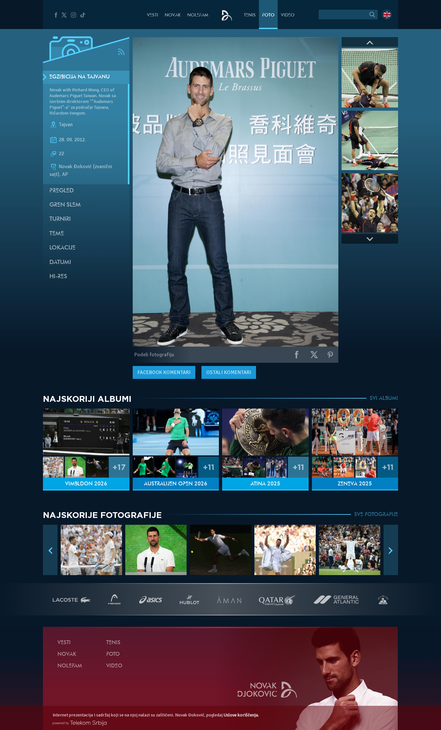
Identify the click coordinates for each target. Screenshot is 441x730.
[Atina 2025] (265, 432)
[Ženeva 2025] (355, 432)
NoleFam (197, 15)
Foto (268, 15)
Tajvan (66, 124)
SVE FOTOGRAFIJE (376, 514)
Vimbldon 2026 (86, 484)
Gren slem (65, 205)
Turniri (60, 219)
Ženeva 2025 (355, 484)
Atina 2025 (265, 484)
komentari (164, 372)
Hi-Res (58, 277)
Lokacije (62, 248)
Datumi (60, 262)
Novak (173, 15)
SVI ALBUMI (384, 398)
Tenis (250, 15)
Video (287, 15)
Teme (56, 234)
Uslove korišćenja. (241, 715)
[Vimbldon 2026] (86, 432)
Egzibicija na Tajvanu (79, 77)
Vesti (152, 15)
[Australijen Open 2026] (176, 432)
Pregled (61, 191)
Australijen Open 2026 (175, 484)
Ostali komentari (228, 372)
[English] (386, 14)
